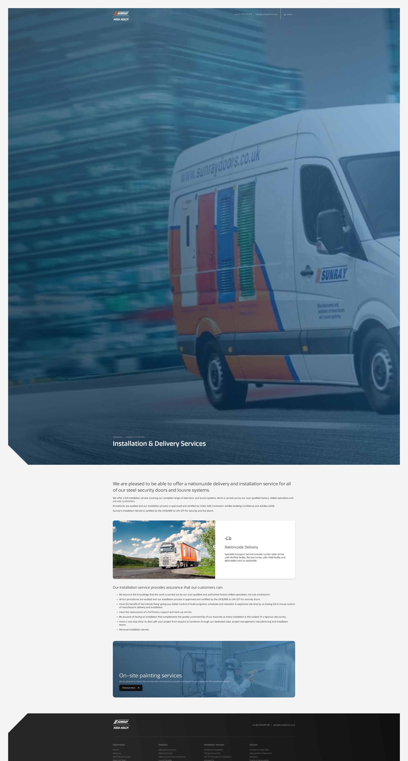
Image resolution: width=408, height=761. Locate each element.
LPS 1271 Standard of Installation (217, 757)
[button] (287, 13)
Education (254, 757)
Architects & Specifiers (259, 750)
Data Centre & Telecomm (261, 753)
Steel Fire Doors (165, 753)
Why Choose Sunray (121, 757)
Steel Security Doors (167, 750)
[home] (122, 15)
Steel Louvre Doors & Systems (172, 757)
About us (117, 753)
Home (116, 750)
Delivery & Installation (213, 750)
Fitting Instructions (212, 753)
